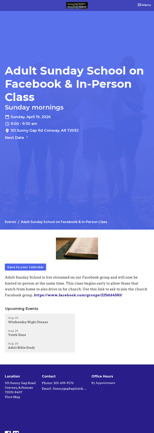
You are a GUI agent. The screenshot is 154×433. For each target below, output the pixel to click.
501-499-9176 (64, 383)
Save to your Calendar (25, 267)
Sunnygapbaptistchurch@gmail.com (70, 388)
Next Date (15, 137)
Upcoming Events (21, 309)
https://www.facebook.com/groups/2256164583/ (78, 295)
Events (10, 222)
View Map (12, 397)
